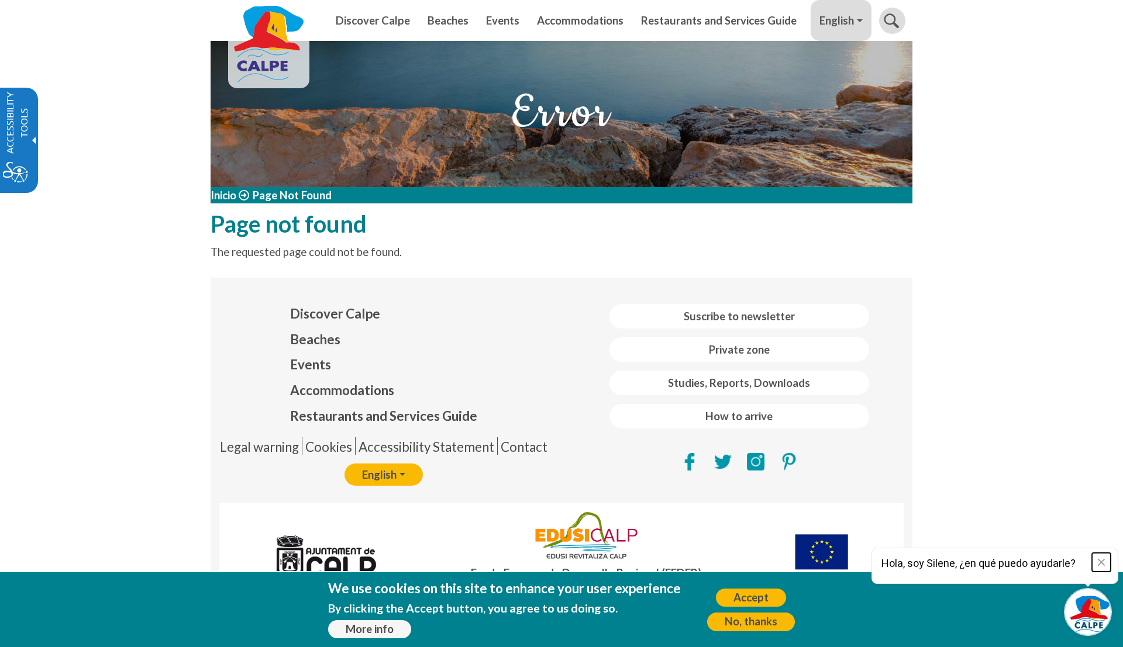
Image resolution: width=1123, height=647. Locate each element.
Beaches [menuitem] (448, 20)
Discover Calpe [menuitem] (373, 20)
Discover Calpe (335, 313)
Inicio (223, 195)
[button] (892, 21)
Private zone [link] (739, 349)
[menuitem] (383, 314)
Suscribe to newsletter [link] (739, 316)
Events (310, 364)
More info (370, 628)
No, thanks (751, 621)
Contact (524, 447)
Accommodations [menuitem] (580, 20)
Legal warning (259, 447)
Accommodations (342, 390)
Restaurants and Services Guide (383, 416)
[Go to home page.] (269, 20)
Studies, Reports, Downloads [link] (739, 382)
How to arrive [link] (739, 416)
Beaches (315, 339)
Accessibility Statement (426, 447)
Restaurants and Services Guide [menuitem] (719, 20)
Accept (751, 597)
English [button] (836, 20)
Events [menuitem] (502, 20)
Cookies (328, 447)
